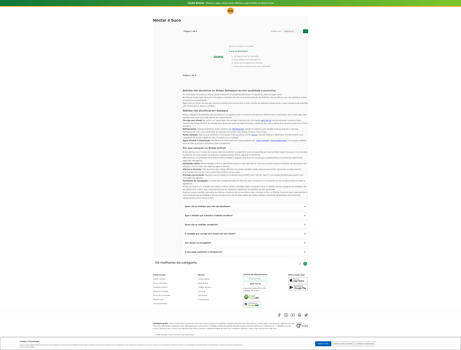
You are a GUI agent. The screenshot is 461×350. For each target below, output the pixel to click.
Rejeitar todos (323, 343)
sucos (254, 135)
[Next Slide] (305, 264)
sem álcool (266, 120)
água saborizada (278, 140)
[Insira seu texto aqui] (298, 282)
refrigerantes (238, 129)
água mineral (262, 140)
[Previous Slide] (300, 264)
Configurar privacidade (365, 343)
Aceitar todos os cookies (343, 343)
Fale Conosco (255, 279)
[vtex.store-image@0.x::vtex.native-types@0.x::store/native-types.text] (279, 315)
